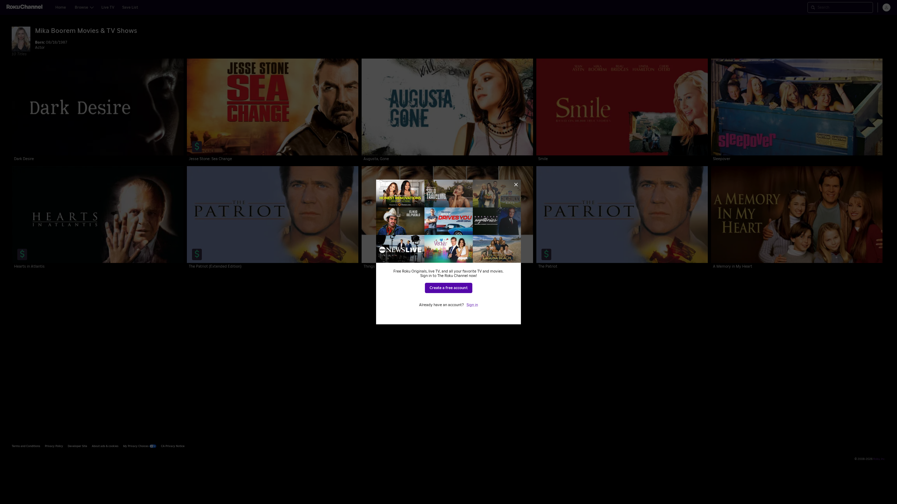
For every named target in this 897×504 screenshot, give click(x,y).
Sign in (472, 305)
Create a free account (449, 288)
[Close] (516, 184)
